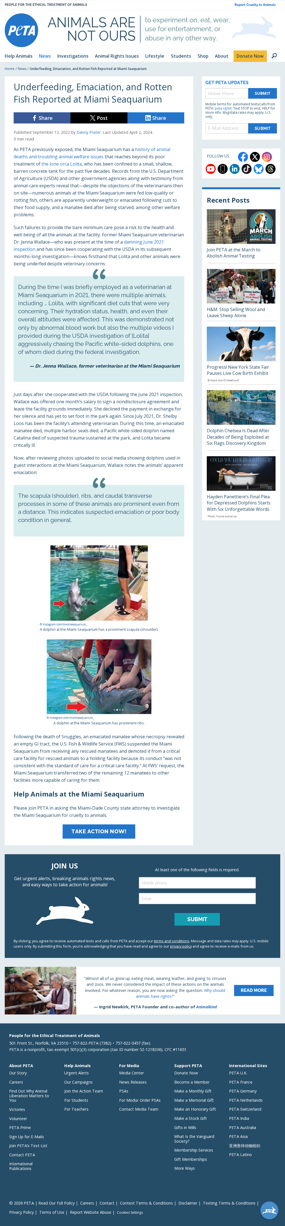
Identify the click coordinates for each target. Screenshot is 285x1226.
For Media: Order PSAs (140, 1100)
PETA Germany (243, 1091)
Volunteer (18, 1118)
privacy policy (181, 946)
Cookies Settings (130, 1213)
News (22, 68)
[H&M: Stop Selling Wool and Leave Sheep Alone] (241, 295)
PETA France (240, 1082)
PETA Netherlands (246, 1100)
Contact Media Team (138, 1109)
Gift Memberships (190, 1159)
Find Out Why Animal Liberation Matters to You (29, 1095)
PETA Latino (240, 1154)
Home (9, 68)
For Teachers (76, 1109)
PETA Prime (20, 1127)
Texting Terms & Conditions (229, 1203)
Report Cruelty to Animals (255, 5)
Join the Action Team (83, 1091)
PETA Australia (242, 1127)
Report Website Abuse (90, 1212)
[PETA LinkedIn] (235, 169)
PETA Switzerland (245, 1109)
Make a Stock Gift (190, 1118)
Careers (16, 1082)
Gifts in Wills (185, 1127)
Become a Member (192, 1082)
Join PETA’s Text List (28, 1145)
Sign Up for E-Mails (26, 1136)
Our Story (18, 1073)
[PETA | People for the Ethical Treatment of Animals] (21, 30)
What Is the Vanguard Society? (194, 1139)
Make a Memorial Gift (194, 1100)
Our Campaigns (78, 1082)
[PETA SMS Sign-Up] (223, 169)
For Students (76, 1100)
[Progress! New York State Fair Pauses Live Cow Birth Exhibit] (241, 356)
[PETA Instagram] (267, 157)
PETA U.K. (238, 1073)
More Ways (184, 1168)
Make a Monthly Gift (193, 1091)
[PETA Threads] (271, 169)
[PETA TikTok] (247, 169)
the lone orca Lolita (61, 164)
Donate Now (186, 1073)
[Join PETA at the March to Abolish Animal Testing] (241, 236)
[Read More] (142, 990)
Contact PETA (22, 1154)
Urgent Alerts (76, 1073)
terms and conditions (171, 940)
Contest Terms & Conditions (146, 1203)
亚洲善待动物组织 (244, 1145)
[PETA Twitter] (255, 157)
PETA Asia (238, 1136)
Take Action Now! (99, 831)
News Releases (133, 1082)
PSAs (123, 1091)
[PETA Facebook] (243, 157)
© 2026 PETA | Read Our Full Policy (42, 1203)
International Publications (21, 1166)
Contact (107, 1203)
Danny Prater (89, 132)
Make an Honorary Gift (195, 1109)
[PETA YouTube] (211, 169)
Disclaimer (187, 1203)
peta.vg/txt (223, 108)
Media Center (131, 1073)
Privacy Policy (21, 1212)
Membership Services (193, 1150)
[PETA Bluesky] (259, 169)
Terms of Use (51, 1212)
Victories (17, 1109)
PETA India (239, 1118)
